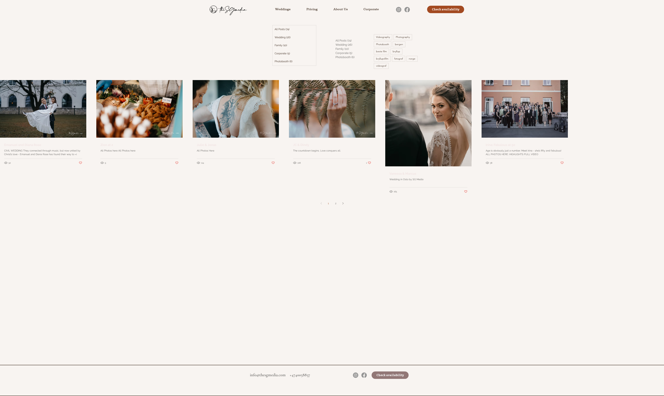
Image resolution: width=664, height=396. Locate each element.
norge (412, 58)
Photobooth (382, 44)
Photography (403, 37)
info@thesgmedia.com (268, 374)
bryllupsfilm (382, 58)
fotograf (398, 58)
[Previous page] (321, 203)
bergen (399, 44)
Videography (383, 37)
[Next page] (343, 203)
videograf (381, 65)
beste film (381, 51)
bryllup (396, 51)
